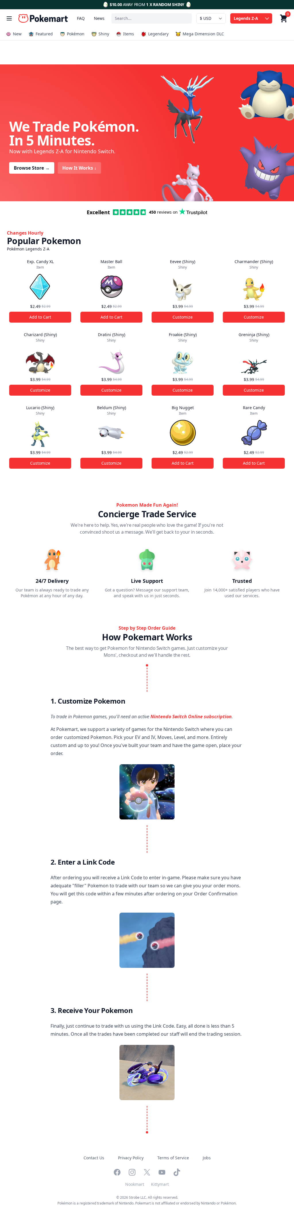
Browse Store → (32, 168)
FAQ (81, 18)
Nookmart (134, 1184)
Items (128, 34)
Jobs (207, 1157)
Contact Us (94, 1157)
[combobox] (151, 18)
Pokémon (75, 34)
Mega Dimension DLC (203, 34)
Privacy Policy (131, 1157)
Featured (44, 34)
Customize (183, 317)
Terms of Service (173, 1157)
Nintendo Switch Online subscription (191, 716)
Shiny (103, 34)
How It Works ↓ (79, 168)
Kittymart (160, 1184)
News (99, 18)
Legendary (158, 34)
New (17, 34)
